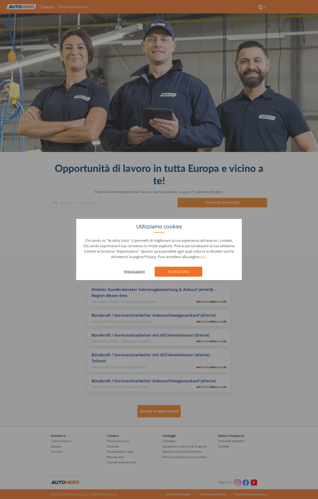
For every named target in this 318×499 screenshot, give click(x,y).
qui (203, 256)
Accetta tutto (178, 271)
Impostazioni (134, 271)
